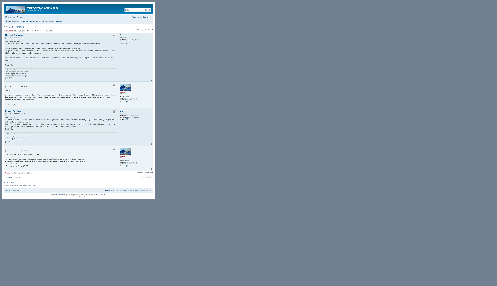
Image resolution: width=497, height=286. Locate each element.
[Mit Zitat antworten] (114, 35)
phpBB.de (87, 196)
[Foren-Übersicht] (16, 9)
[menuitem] (19, 17)
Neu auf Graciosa (14, 27)
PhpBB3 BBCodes (99, 194)
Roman (122, 92)
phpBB (61, 194)
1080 (127, 96)
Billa (121, 35)
